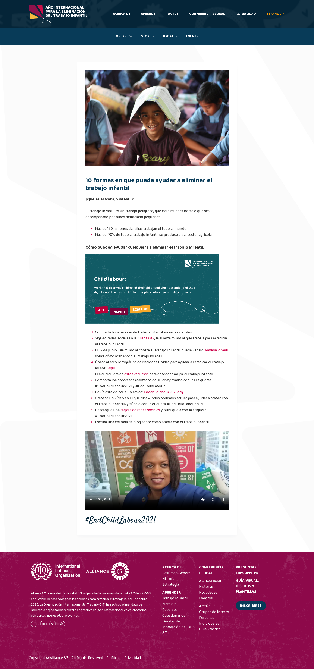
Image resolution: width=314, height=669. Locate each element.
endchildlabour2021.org (163, 392)
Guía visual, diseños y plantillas (247, 586)
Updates (170, 36)
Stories (147, 36)
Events (192, 36)
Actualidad (246, 13)
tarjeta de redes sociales (140, 410)
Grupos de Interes (214, 612)
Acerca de (121, 13)
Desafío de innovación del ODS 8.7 (178, 627)
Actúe (173, 13)
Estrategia (170, 585)
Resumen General (176, 573)
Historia (168, 579)
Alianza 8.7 (145, 338)
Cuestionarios (173, 616)
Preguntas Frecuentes (247, 570)
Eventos (206, 598)
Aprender (149, 13)
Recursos (170, 610)
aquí (111, 368)
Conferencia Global (207, 13)
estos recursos (136, 374)
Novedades (208, 593)
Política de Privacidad (123, 658)
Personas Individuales (209, 620)
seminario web (216, 350)
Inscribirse (251, 606)
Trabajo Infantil (175, 598)
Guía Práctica (209, 629)
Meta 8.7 (169, 604)
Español (274, 13)
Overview (124, 36)
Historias (206, 587)
